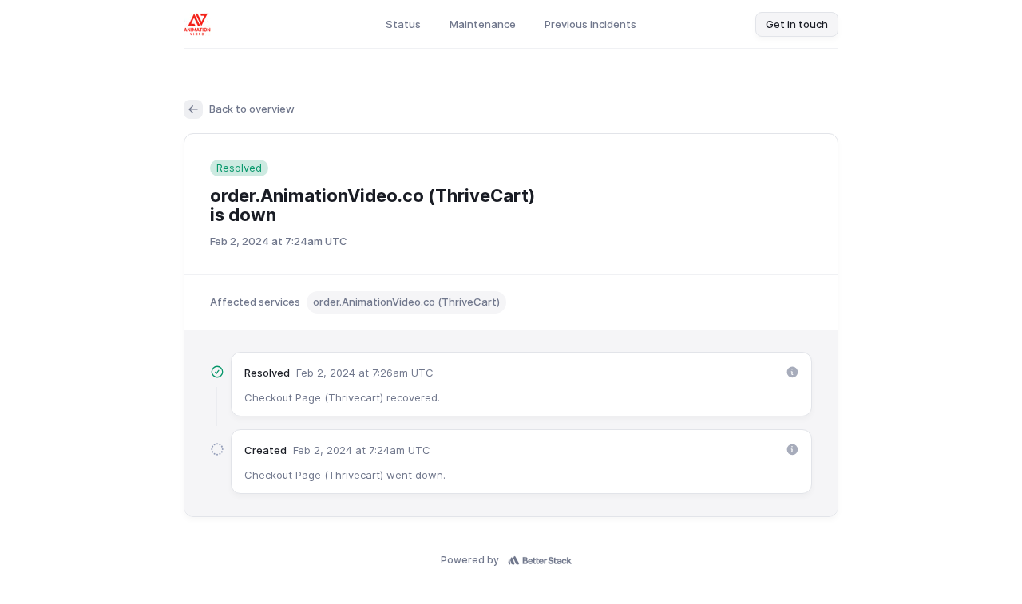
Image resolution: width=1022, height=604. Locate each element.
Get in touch (797, 24)
